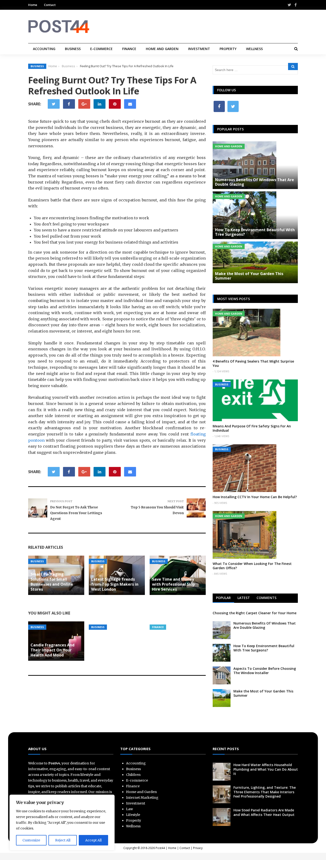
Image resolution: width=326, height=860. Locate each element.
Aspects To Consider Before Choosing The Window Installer (264, 670)
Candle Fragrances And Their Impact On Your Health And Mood (52, 650)
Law (129, 809)
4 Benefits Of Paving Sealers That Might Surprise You (253, 363)
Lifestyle (133, 815)
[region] (62, 822)
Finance (129, 48)
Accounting (44, 48)
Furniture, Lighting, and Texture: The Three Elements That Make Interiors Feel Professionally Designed (264, 791)
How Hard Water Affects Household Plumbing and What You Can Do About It (265, 769)
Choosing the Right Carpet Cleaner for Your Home (254, 613)
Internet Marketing (142, 797)
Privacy (198, 848)
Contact (50, 5)
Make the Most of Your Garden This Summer (249, 276)
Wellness (254, 48)
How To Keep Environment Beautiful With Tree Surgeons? (255, 232)
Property (228, 48)
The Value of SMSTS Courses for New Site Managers (111, 610)
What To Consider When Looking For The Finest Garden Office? (252, 565)
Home (32, 5)
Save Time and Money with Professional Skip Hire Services (173, 584)
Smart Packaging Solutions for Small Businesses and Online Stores (52, 582)
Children (133, 775)
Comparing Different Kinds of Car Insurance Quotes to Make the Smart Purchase (177, 608)
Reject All (62, 840)
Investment (199, 48)
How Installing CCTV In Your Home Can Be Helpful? (255, 497)
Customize (31, 840)
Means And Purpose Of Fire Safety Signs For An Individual (252, 428)
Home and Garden (162, 48)
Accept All (93, 840)
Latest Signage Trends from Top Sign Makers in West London (114, 584)
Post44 (160, 848)
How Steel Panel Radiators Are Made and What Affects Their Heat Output (263, 812)
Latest (243, 597)
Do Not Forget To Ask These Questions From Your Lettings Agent (76, 513)
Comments (266, 597)
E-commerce (101, 48)
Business (73, 48)
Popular (223, 597)
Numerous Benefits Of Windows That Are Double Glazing (254, 182)
